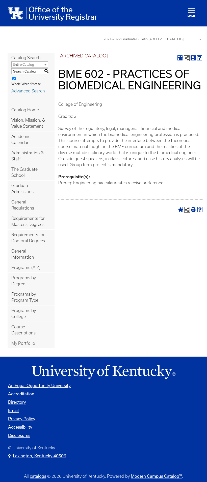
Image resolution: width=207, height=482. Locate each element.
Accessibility (20, 427)
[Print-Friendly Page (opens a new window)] (193, 57)
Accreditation (21, 394)
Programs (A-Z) (25, 267)
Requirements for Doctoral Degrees (28, 237)
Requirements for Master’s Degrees (28, 221)
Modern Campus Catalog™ (156, 476)
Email (13, 410)
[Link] (103, 372)
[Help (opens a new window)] (199, 57)
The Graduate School (24, 172)
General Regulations (22, 205)
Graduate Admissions (22, 188)
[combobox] (152, 39)
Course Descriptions (23, 330)
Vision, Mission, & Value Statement (28, 123)
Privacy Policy (21, 419)
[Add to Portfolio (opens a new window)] (180, 57)
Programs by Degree (23, 281)
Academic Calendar (21, 139)
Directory (17, 402)
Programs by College (23, 313)
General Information (22, 254)
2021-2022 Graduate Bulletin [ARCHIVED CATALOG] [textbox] (144, 39)
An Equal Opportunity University (39, 385)
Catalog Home (25, 110)
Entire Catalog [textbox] (23, 64)
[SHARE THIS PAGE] (187, 58)
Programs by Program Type (24, 297)
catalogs (38, 476)
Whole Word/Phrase (26, 84)
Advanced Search (28, 91)
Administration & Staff (27, 156)
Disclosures (19, 435)
